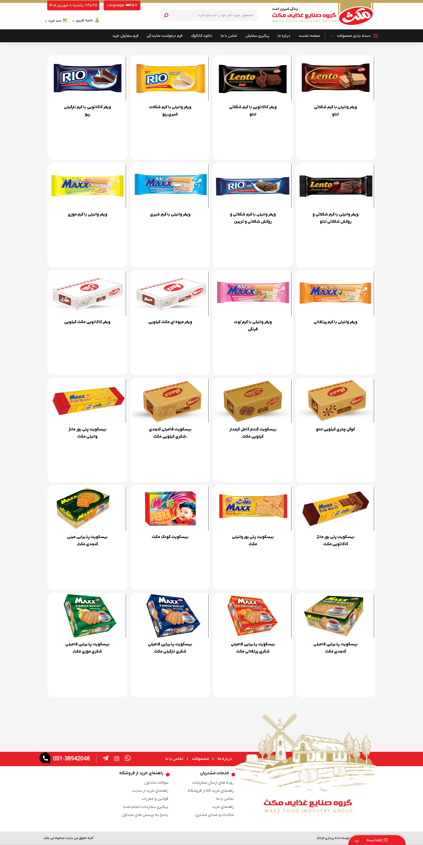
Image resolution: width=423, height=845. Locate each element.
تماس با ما (229, 35)
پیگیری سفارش (257, 35)
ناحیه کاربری (84, 20)
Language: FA (121, 5)
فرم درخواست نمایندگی (164, 35)
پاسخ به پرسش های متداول (145, 815)
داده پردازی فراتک (328, 838)
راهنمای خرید (223, 807)
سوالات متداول (156, 782)
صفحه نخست (309, 35)
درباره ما (284, 35)
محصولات (200, 759)
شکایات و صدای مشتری (214, 815)
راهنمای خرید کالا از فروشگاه (211, 791)
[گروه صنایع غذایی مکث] (356, 16)
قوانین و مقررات (155, 799)
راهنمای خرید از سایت (150, 791)
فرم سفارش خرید (125, 35)
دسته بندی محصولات (354, 35)
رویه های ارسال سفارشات (213, 782)
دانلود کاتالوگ (201, 35)
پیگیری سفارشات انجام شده (145, 807)
